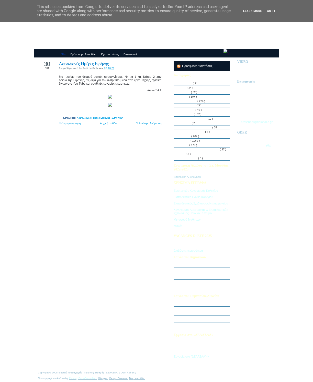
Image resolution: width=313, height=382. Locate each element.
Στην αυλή (185, 136)
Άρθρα (183, 87)
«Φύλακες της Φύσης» (192, 313)
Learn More (252, 11)
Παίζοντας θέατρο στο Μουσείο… (198, 308)
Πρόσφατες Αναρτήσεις (197, 66)
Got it (272, 11)
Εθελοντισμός (187, 109)
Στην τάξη (117, 117)
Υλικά (182, 153)
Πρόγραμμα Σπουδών (192, 131)
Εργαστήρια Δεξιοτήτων (193, 118)
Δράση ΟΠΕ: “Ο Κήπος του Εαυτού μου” (202, 277)
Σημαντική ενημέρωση (192, 265)
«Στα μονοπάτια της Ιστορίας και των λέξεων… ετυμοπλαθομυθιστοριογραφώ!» (203, 326)
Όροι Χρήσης (128, 372)
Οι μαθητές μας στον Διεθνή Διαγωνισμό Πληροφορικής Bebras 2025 (202, 271)
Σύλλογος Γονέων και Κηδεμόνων (199, 149)
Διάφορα (184, 96)
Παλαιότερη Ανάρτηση (148, 123)
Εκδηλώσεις (186, 114)
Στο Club (184, 145)
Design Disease (118, 378)
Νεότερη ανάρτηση (70, 123)
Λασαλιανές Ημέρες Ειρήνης (84, 63)
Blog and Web (137, 378)
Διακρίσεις (185, 92)
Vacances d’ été (188, 158)
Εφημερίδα (185, 123)
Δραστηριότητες (188, 101)
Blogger (103, 378)
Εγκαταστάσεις (188, 105)
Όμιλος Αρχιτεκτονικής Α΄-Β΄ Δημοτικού (201, 288)
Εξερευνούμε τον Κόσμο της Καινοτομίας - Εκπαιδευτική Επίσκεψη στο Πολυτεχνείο (203, 319)
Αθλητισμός (186, 83)
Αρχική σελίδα (108, 123)
